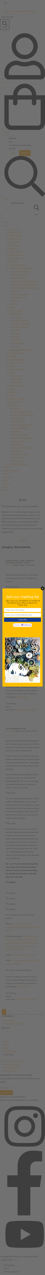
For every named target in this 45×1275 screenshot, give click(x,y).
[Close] (42, 588)
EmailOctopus (27, 625)
